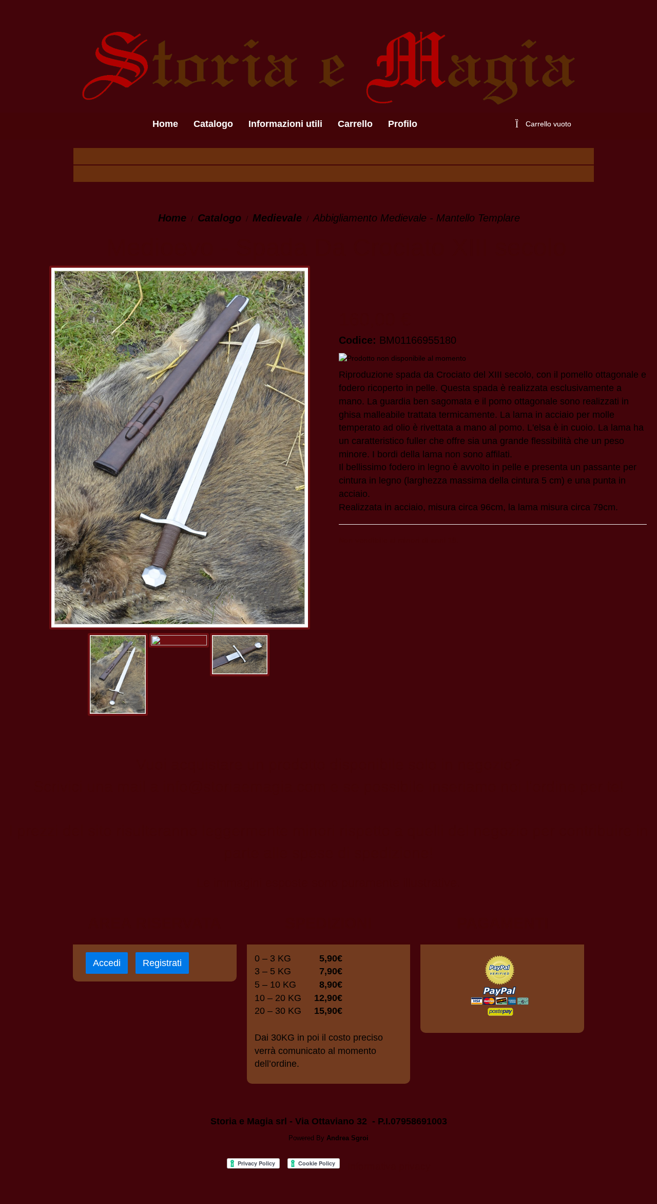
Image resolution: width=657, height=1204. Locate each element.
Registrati (162, 963)
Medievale (277, 218)
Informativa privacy (389, 1166)
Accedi (107, 963)
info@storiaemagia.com (244, 786)
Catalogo (219, 218)
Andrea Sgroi (347, 1138)
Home (172, 218)
